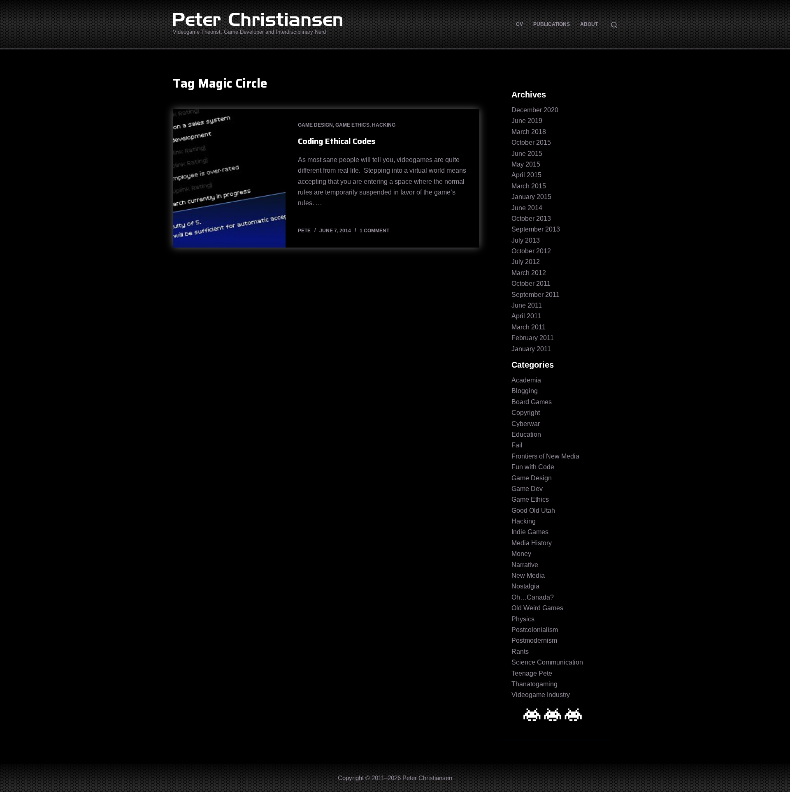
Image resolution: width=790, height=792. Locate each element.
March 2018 (528, 131)
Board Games (531, 401)
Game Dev (527, 488)
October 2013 (531, 218)
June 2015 (526, 153)
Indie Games (529, 531)
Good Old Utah (533, 510)
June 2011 (526, 305)
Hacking (383, 125)
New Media (528, 575)
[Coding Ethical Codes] (229, 178)
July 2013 (525, 240)
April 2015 (526, 174)
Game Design (315, 125)
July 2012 (525, 261)
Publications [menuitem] (551, 24)
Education (526, 434)
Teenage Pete (531, 673)
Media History (531, 543)
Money (521, 553)
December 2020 (534, 110)
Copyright (525, 412)
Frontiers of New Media (545, 456)
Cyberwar (525, 423)
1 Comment (374, 231)
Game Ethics (352, 125)
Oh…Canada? (532, 597)
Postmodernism (534, 640)
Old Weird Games (537, 607)
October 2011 (531, 283)
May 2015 (525, 164)
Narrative (524, 564)
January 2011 (531, 348)
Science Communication (547, 662)
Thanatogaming (534, 684)
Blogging (524, 390)
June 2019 (526, 120)
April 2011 (526, 316)
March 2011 (528, 327)
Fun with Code (532, 466)
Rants (520, 651)
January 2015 (531, 196)
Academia (526, 380)
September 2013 (535, 229)
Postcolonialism (534, 629)
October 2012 (531, 251)
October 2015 (531, 142)
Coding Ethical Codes (336, 141)
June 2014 (526, 207)
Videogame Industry (540, 694)
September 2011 (535, 294)
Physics (522, 619)
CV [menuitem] (519, 24)
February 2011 (532, 337)
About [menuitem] (589, 24)
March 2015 (528, 186)
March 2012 (528, 272)
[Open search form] (614, 25)
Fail (517, 445)
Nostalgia (525, 586)
